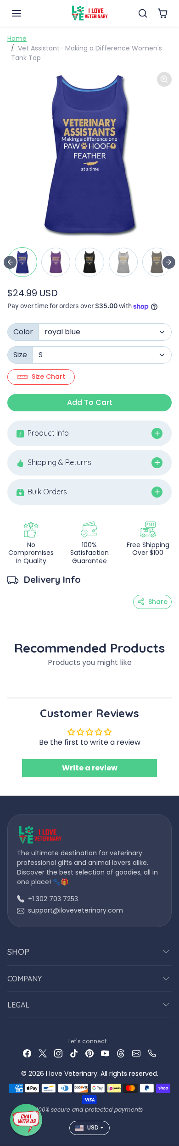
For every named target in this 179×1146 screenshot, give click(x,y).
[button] (26, 13)
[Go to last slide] (10, 262)
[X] (42, 1053)
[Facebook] (27, 1053)
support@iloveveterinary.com (75, 910)
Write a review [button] (89, 768)
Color (23, 332)
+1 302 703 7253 (53, 898)
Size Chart (48, 376)
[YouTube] (105, 1053)
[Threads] (121, 1053)
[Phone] (152, 1053)
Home (17, 38)
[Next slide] (168, 262)
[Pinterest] (89, 1053)
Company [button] (24, 978)
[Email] (136, 1053)
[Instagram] (58, 1053)
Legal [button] (18, 1004)
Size (20, 354)
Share (158, 601)
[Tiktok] (74, 1053)
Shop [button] (18, 952)
